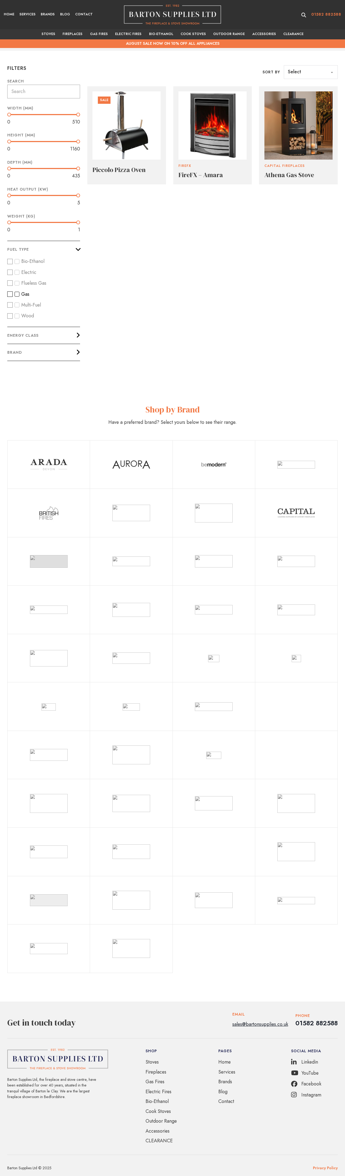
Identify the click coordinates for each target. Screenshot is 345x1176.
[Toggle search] (303, 15)
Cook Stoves (193, 34)
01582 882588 (326, 14)
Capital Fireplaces (284, 165)
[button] (43, 249)
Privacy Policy (325, 1168)
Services (27, 14)
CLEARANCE (293, 34)
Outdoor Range (229, 34)
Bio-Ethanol (161, 34)
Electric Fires (128, 34)
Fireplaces (72, 34)
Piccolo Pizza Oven (119, 170)
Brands (48, 14)
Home (9, 14)
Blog (65, 14)
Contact (84, 14)
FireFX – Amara (200, 175)
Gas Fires (99, 34)
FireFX (184, 165)
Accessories (264, 34)
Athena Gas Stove (289, 175)
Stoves (48, 34)
